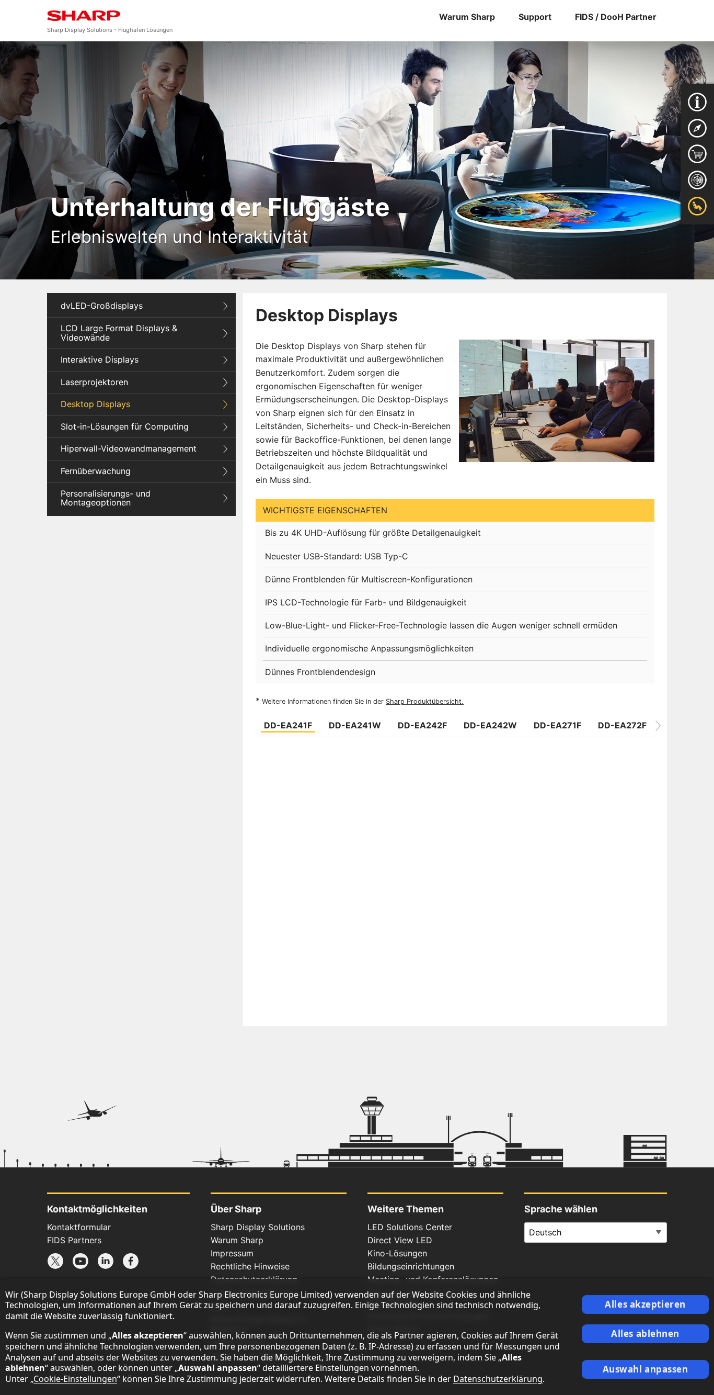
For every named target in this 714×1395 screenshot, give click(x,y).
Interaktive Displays (100, 359)
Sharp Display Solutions (258, 1227)
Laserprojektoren (94, 382)
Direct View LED (399, 1240)
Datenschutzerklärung (498, 1379)
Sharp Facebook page (130, 1261)
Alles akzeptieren (645, 1304)
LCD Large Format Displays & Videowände (119, 333)
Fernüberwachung (96, 471)
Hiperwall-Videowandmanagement (129, 448)
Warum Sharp (467, 17)
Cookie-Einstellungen (75, 1379)
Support (535, 17)
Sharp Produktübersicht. (425, 701)
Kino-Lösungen (397, 1253)
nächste (658, 725)
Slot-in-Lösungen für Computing (125, 426)
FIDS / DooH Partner (616, 17)
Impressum (232, 1253)
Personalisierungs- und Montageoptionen (106, 498)
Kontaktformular (79, 1227)
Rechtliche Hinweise (250, 1266)
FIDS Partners (74, 1240)
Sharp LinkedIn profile (105, 1261)
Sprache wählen (560, 1208)
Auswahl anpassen (645, 1369)
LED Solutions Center (409, 1227)
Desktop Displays (95, 404)
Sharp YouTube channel (80, 1261)
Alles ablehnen (645, 1334)
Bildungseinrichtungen (410, 1266)
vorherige (252, 725)
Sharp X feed (55, 1261)
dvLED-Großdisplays (102, 305)
